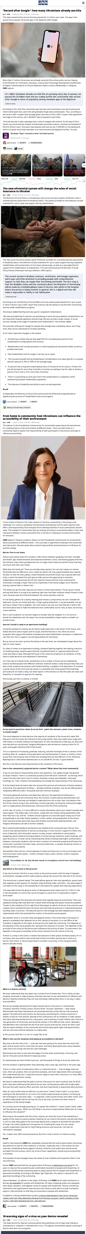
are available (15, 1183)
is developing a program (62, 1165)
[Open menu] (83, 3)
